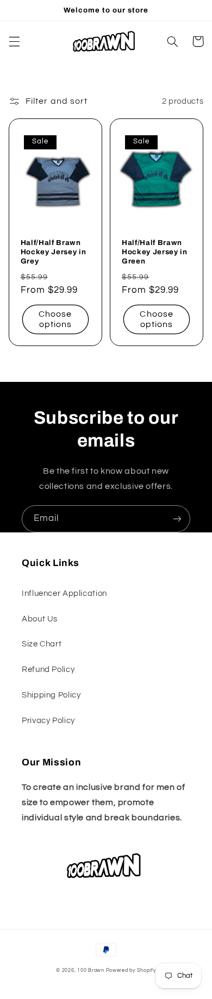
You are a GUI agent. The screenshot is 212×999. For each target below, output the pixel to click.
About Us (40, 619)
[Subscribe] (177, 518)
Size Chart (41, 644)
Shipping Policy (51, 695)
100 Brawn (90, 970)
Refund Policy (48, 669)
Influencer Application (64, 593)
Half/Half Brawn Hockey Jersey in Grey (53, 251)
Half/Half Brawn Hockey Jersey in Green (155, 251)
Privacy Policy (48, 721)
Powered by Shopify (131, 970)
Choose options (55, 319)
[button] (14, 41)
